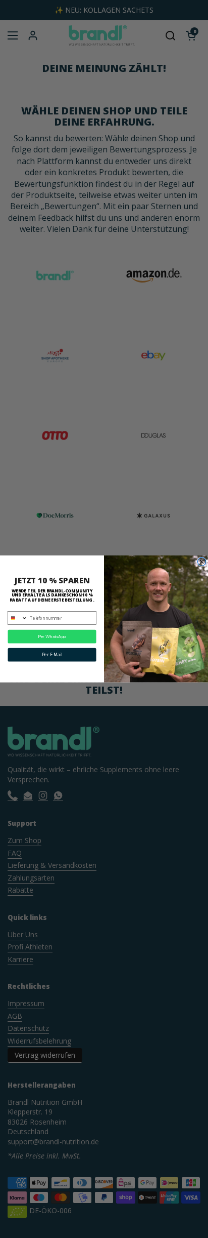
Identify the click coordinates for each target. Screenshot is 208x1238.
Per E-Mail (52, 655)
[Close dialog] (201, 561)
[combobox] (17, 618)
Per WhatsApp (52, 637)
